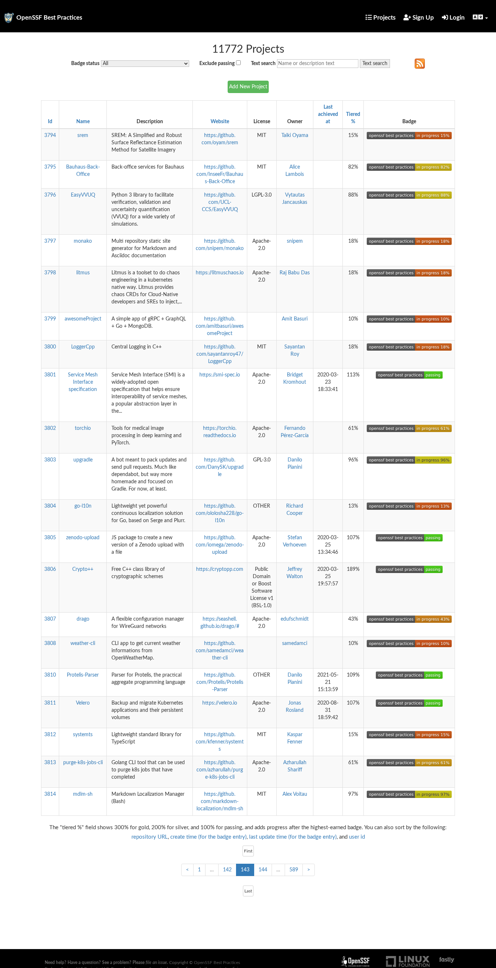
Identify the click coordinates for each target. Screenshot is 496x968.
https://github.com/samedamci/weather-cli (220, 651)
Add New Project (248, 86)
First (248, 851)
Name (83, 121)
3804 (50, 506)
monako (83, 241)
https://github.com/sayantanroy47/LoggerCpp (219, 354)
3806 (50, 569)
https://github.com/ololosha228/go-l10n (220, 513)
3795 (50, 167)
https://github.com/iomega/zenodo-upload (220, 545)
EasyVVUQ (83, 195)
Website (220, 121)
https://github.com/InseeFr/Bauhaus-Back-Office (219, 174)
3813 (50, 762)
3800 (50, 347)
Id (50, 121)
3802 (50, 428)
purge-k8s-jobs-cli (83, 762)
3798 (50, 272)
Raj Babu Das (295, 272)
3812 (50, 734)
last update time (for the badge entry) (293, 837)
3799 (50, 319)
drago (83, 619)
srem (82, 135)
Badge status (85, 63)
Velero (83, 703)
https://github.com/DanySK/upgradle (220, 467)
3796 (50, 195)
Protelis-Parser (83, 675)
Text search (263, 63)
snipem (295, 241)
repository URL (149, 837)
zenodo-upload (82, 537)
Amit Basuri (295, 319)
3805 (50, 537)
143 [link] (245, 869)
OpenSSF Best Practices (49, 18)
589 (293, 869)
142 (227, 869)
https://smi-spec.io (219, 375)
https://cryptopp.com (219, 569)
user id (357, 837)
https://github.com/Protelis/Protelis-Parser (219, 682)
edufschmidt (295, 619)
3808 (50, 643)
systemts (83, 734)
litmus (83, 272)
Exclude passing (217, 63)
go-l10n (83, 506)
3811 (50, 703)
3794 (50, 135)
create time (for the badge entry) (208, 837)
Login (456, 18)
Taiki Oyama (294, 135)
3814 (50, 794)
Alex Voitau (294, 794)
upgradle (83, 460)
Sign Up (422, 18)
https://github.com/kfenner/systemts (220, 742)
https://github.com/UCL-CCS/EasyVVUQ (220, 202)
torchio (83, 428)
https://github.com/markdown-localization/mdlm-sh (219, 801)
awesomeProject (83, 319)
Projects (383, 18)
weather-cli (82, 643)
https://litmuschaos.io (220, 272)
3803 (50, 460)
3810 (50, 675)
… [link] (212, 869)
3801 (50, 375)
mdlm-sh (83, 794)
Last (248, 891)
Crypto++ (82, 569)
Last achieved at (328, 114)
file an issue (156, 962)
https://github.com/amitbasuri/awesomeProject (220, 326)
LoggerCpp (83, 347)
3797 (50, 241)
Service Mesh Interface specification (83, 382)
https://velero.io (219, 703)
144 (263, 869)
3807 (50, 619)
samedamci (294, 643)
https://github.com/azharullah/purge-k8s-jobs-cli (219, 770)
